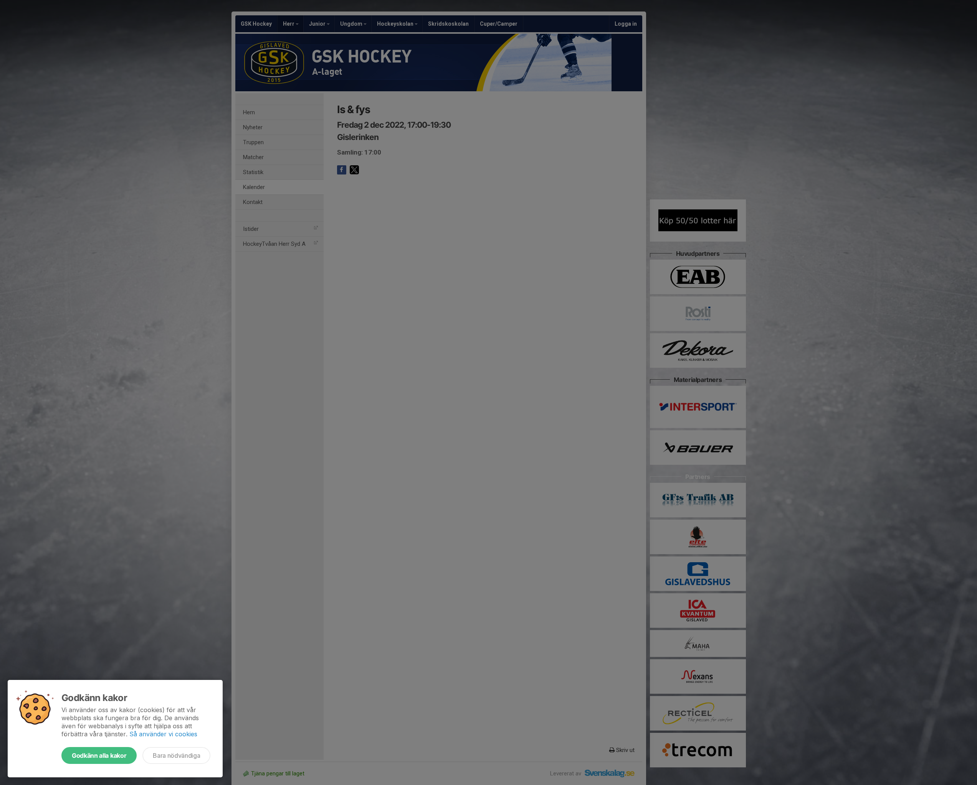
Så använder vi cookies (163, 734)
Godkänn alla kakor (99, 755)
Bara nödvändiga (176, 755)
